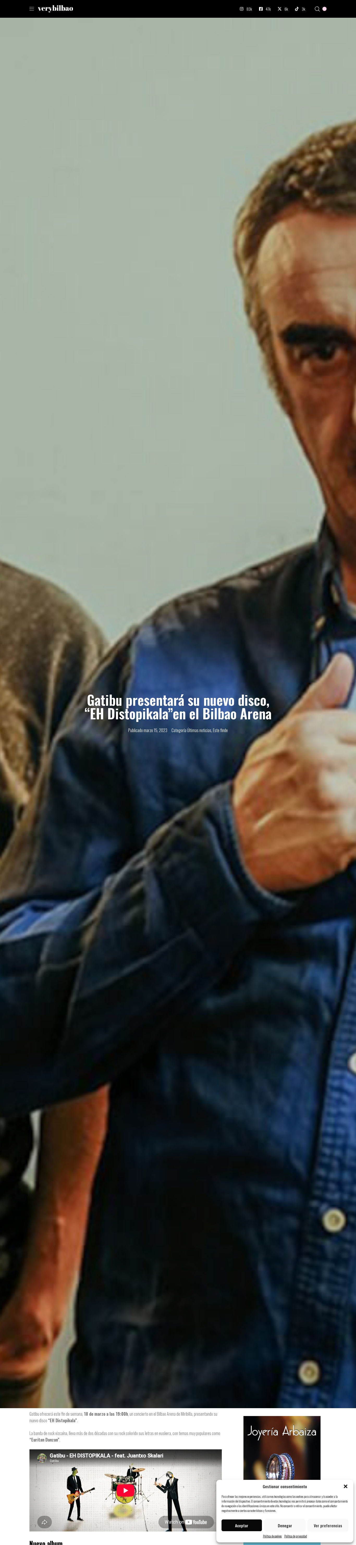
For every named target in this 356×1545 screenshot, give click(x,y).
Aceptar (241, 1525)
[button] (345, 1486)
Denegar (285, 1525)
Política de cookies (272, 1536)
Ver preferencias (328, 1525)
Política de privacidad (295, 1536)
